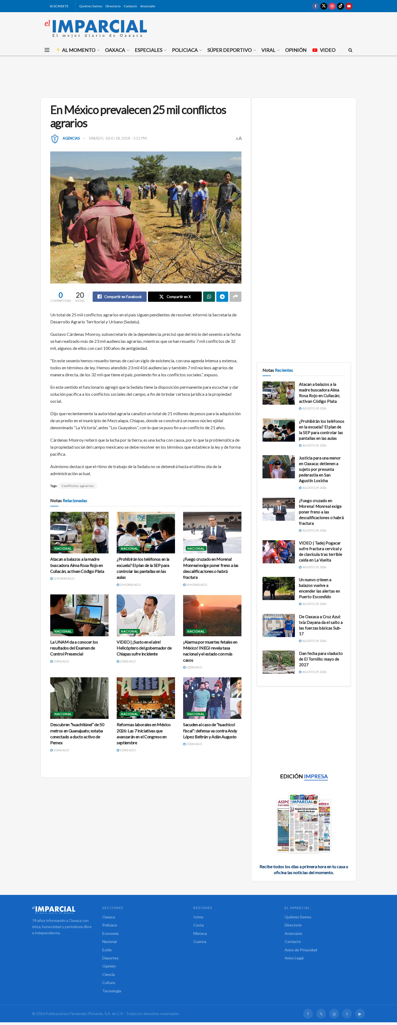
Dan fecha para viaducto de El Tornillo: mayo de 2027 (321, 659)
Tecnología (111, 991)
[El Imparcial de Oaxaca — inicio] (62, 910)
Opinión (296, 50)
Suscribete (59, 6)
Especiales (148, 50)
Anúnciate (147, 6)
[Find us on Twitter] (323, 6)
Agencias (71, 138)
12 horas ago (63, 578)
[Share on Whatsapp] (209, 297)
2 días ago (61, 661)
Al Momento (78, 50)
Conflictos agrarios (78, 486)
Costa (198, 925)
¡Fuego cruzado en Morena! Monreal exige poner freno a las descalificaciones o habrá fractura (321, 512)
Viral (268, 50)
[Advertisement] (198, 75)
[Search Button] (350, 50)
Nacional (63, 548)
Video (327, 50)
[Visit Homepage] (96, 28)
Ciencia (108, 974)
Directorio (113, 6)
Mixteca (200, 933)
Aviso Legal (294, 958)
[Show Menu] (47, 50)
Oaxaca (115, 50)
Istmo (198, 917)
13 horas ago (130, 584)
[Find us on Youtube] (348, 6)
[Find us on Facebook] (315, 6)
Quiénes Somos (90, 6)
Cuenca (199, 941)
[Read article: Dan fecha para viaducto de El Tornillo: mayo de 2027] (279, 662)
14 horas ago (196, 584)
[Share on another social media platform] (235, 297)
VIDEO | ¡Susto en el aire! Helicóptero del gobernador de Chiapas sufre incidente (144, 648)
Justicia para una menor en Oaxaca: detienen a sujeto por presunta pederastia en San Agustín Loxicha (320, 469)
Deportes (110, 958)
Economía (110, 933)
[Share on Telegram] (222, 297)
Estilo (107, 950)
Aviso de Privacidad (301, 950)
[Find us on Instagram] (332, 6)
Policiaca (185, 50)
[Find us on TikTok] (340, 6)
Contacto (130, 6)
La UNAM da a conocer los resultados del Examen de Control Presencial (74, 648)
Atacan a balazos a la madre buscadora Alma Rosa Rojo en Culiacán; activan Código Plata (77, 565)
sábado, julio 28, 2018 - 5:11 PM (118, 138)
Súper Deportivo (229, 50)
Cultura (108, 982)
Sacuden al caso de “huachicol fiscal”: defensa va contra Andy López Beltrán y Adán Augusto (210, 730)
